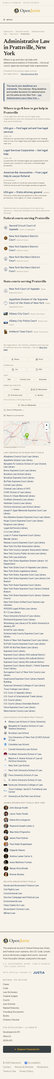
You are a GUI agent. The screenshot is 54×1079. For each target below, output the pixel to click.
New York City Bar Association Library (22, 546)
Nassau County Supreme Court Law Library (24, 542)
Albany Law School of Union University (27, 721)
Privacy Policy (26, 1071)
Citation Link (25, 379)
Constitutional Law (13, 893)
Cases (6, 984)
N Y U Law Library (12, 612)
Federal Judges (10, 996)
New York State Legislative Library (20, 571)
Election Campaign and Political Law (21, 897)
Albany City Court (19, 313)
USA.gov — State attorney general (23, 192)
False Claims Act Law (14, 905)
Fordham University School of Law (24, 754)
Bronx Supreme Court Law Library (20, 470)
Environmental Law (13, 901)
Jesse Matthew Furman (21, 862)
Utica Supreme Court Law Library (19, 707)
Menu (10, 20)
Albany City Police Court (23, 320)
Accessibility (32, 1063)
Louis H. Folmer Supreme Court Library (22, 535)
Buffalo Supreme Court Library (18, 481)
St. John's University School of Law (25, 780)
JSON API (7, 1040)
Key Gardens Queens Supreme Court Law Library (27, 517)
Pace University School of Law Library (22, 616)
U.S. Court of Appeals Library (18, 693)
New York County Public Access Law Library (25, 553)
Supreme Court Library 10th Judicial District (24, 655)
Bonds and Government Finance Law (21, 885)
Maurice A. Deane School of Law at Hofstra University (25, 759)
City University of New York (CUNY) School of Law (29, 738)
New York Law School (18, 765)
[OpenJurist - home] (27, 10)
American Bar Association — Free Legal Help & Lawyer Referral (26, 174)
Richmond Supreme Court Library (19, 619)
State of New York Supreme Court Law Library (26, 640)
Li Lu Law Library (12, 531)
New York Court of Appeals (24, 288)
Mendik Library (11, 539)
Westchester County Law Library (19, 711)
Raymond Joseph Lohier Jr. (22, 826)
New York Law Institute (15, 557)
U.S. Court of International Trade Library (23, 696)
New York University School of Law (25, 770)
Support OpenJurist (27, 1049)
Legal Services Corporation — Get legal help (26, 152)
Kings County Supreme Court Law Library (23, 521)
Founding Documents (13, 1012)
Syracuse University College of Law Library (24, 685)
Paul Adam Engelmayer (21, 844)
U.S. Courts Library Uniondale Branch (21, 703)
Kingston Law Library (14, 524)
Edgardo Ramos (17, 850)
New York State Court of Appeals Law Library (26, 567)
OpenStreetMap (10, 447)
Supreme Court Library (14, 651)
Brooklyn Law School (18, 733)
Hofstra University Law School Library (22, 507)
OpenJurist (8, 31)
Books (6, 1016)
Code (5, 988)
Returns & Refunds (24, 1067)
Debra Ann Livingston (20, 820)
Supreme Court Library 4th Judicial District (24, 658)
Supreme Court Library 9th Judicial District (24, 662)
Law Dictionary (10, 992)
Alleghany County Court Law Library (21, 456)
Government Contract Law (16, 909)
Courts (6, 1000)
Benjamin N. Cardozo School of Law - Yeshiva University (26, 727)
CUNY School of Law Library (17, 492)
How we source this (29, 74)
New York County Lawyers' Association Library (26, 550)
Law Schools (9, 1004)
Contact (7, 1067)
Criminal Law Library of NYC (17, 488)
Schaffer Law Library (14, 630)
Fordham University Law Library (19, 499)
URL (9, 379)
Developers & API (11, 1032)
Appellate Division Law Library (18, 460)
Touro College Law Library (16, 689)
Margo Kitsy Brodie (19, 868)
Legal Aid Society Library (16, 528)
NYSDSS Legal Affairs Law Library (20, 608)
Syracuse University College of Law (25, 785)
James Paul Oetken (19, 838)
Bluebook (42, 379)
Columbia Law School (18, 744)
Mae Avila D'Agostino (20, 832)
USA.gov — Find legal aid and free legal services (26, 130)
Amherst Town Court (20, 331)
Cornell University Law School (22, 749)
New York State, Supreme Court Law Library (25, 575)
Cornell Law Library (13, 485)
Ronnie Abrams (17, 874)
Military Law (9, 913)
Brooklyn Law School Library (17, 474)
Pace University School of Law (23, 775)
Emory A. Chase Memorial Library (19, 496)
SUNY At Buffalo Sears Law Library (21, 647)
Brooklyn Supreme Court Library (19, 478)
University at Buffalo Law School (24, 796)
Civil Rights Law (11, 889)
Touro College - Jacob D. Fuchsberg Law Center (27, 790)
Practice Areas (22, 31)
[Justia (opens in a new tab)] (39, 972)
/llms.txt (7, 1036)
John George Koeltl (19, 808)
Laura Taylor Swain (19, 814)
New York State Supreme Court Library (22, 585)
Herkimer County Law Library (18, 503)
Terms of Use (9, 1071)
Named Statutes (11, 1008)
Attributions (42, 1067)
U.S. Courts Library (12, 700)
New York (14, 34)
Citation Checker (11, 1020)
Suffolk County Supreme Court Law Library (24, 644)
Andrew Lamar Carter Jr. (21, 856)
